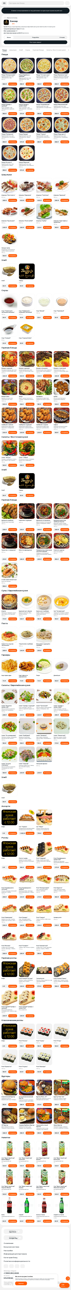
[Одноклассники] (17, 1266)
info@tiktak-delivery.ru (13, 1278)
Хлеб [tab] (21, 50)
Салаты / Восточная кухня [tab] (56, 50)
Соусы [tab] (27, 50)
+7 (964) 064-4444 (11, 1273)
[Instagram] (22, 1266)
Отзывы (62, 37)
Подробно (35, 37)
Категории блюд (10, 1257)
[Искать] (62, 3)
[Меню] (4, 3)
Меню (9, 37)
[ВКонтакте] (6, 1266)
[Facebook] (11, 1266)
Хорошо (21, 1283)
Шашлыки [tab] (13, 50)
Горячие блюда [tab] (38, 50)
